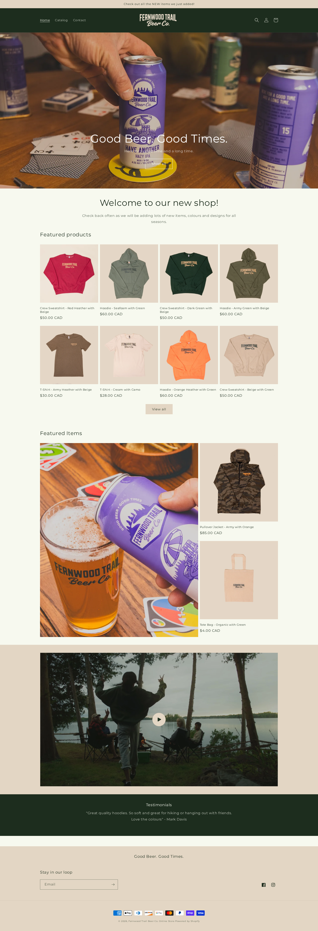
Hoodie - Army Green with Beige (244, 308)
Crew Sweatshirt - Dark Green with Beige (186, 310)
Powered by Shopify (187, 921)
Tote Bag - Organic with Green (223, 624)
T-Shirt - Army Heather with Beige (66, 389)
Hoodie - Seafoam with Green (122, 308)
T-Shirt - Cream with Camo (120, 389)
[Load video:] (159, 719)
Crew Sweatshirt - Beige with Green (247, 389)
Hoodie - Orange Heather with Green (188, 389)
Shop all (159, 164)
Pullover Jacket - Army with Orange (227, 527)
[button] (257, 20)
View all (159, 409)
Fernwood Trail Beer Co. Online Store (151, 921)
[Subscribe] (113, 884)
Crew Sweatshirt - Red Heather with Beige (67, 310)
